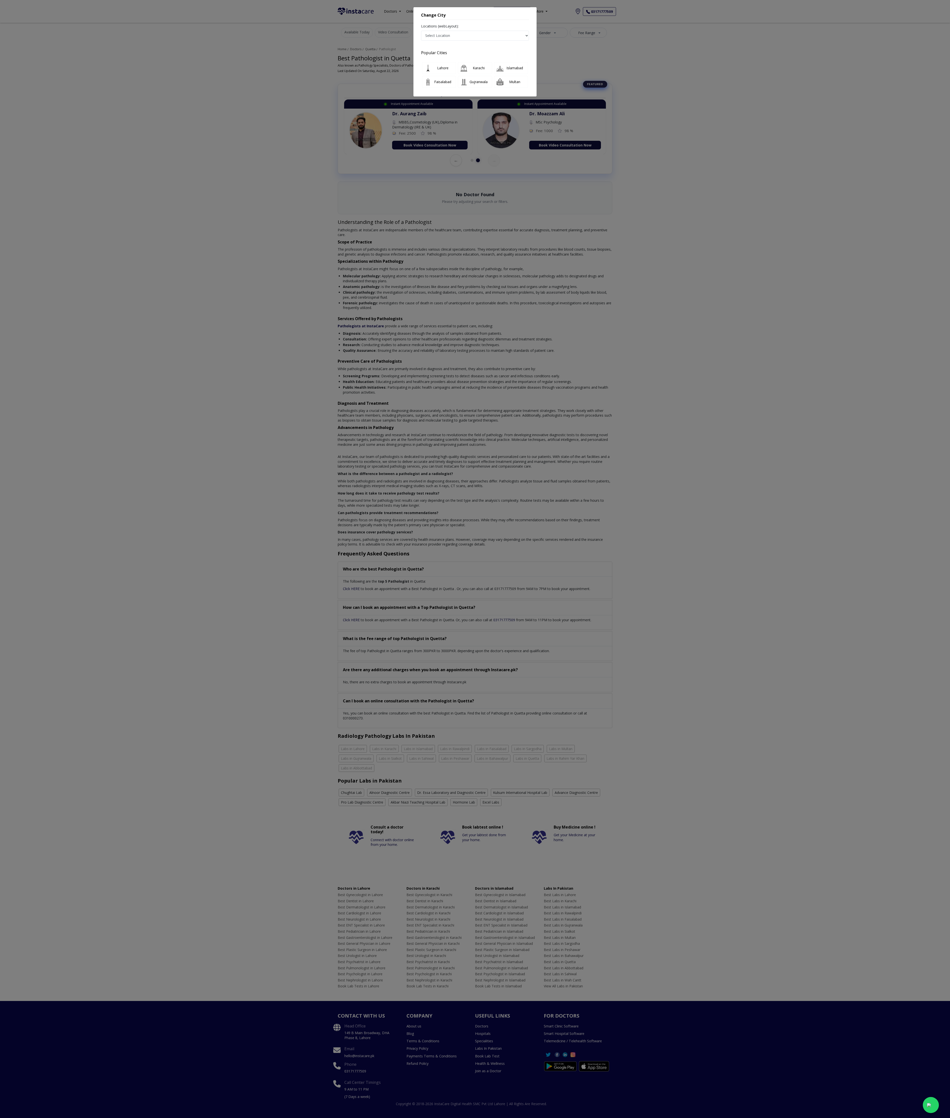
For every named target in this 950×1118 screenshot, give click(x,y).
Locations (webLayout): (440, 26)
